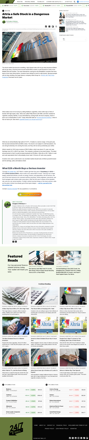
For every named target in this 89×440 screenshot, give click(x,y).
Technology (40, 1)
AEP (50, 407)
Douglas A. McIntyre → (19, 203)
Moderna (8, 389)
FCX (7, 402)
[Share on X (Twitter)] (49, 26)
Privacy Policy (49, 428)
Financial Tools (61, 425)
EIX (50, 402)
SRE (50, 396)
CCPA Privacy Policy (62, 428)
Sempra (52, 394)
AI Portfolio (68, 1)
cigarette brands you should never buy (30, 119)
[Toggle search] (74, 1)
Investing (20, 1)
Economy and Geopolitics (54, 1)
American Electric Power (56, 406)
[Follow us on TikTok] (84, 438)
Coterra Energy (54, 389)
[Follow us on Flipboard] (53, 26)
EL (6, 413)
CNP (51, 413)
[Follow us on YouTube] (78, 438)
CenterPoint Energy (55, 412)
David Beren (59, 266)
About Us (42, 425)
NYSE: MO (45, 75)
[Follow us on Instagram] (81, 438)
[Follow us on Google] (56, 26)
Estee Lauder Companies (13, 412)
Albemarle (9, 406)
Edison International (55, 400)
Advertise (73, 428)
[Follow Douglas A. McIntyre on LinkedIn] (16, 241)
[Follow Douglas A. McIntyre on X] (13, 241)
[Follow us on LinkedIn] (75, 438)
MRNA (7, 390)
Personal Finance (30, 1)
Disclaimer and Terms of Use (77, 425)
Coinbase (8, 394)
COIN (7, 396)
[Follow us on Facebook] (70, 438)
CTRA (51, 390)
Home (36, 425)
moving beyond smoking (44, 117)
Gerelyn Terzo (32, 266)
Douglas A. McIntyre (13, 21)
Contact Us (51, 425)
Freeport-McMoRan (11, 400)
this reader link (11, 171)
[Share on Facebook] (46, 26)
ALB (7, 407)
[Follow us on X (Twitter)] (73, 438)
